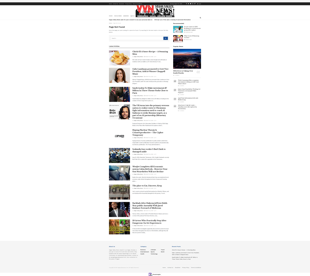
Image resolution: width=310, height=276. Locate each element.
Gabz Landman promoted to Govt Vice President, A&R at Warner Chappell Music (150, 71)
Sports (153, 251)
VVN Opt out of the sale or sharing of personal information (172, 19)
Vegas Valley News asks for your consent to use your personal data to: (130, 19)
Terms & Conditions (137, 3)
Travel (163, 249)
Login (199, 3)
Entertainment (144, 251)
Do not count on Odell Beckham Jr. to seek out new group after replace (192, 28)
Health (142, 254)
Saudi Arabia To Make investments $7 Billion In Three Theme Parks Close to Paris (150, 90)
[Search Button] (165, 38)
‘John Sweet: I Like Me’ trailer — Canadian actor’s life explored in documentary (187, 107)
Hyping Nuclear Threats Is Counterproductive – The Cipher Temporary (147, 132)
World (162, 251)
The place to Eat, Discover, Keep (147, 186)
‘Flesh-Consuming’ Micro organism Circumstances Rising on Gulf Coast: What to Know (188, 82)
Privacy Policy (128, 3)
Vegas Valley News (138, 56)
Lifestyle (153, 249)
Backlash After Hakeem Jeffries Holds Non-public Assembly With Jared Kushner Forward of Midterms (149, 205)
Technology (154, 254)
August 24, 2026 (149, 56)
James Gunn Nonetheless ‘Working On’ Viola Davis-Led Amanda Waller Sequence (189, 90)
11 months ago (189, 32)
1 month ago (188, 39)
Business (143, 249)
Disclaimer (121, 3)
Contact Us (115, 3)
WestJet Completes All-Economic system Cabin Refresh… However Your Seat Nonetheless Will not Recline (149, 169)
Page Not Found (117, 23)
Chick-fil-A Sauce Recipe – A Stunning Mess (184, 250)
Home (110, 3)
